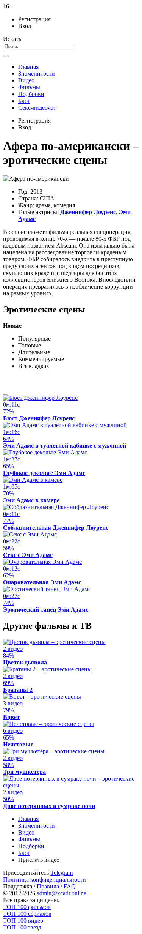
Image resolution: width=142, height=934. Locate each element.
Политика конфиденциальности (44, 879)
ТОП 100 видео (23, 920)
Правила (48, 886)
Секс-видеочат (37, 107)
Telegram (61, 872)
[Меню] (6, 56)
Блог (24, 101)
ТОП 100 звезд (22, 927)
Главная (28, 66)
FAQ (70, 886)
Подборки (31, 94)
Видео (26, 80)
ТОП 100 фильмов (27, 907)
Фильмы (29, 87)
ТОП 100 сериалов (27, 913)
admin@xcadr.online (61, 893)
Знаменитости (36, 73)
